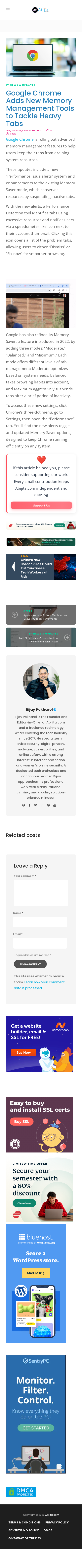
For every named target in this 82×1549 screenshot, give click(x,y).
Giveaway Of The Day (24, 1538)
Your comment (25, 876)
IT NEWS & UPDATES (20, 85)
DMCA (48, 1530)
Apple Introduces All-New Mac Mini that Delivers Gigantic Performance (45, 616)
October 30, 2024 (32, 130)
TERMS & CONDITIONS (24, 1522)
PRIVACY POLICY (57, 1522)
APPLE (27, 611)
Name (18, 913)
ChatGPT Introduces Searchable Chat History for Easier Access (38, 639)
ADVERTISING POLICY (23, 1530)
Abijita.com (52, 1515)
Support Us (41, 505)
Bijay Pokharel (13, 130)
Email (17, 934)
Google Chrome (20, 139)
